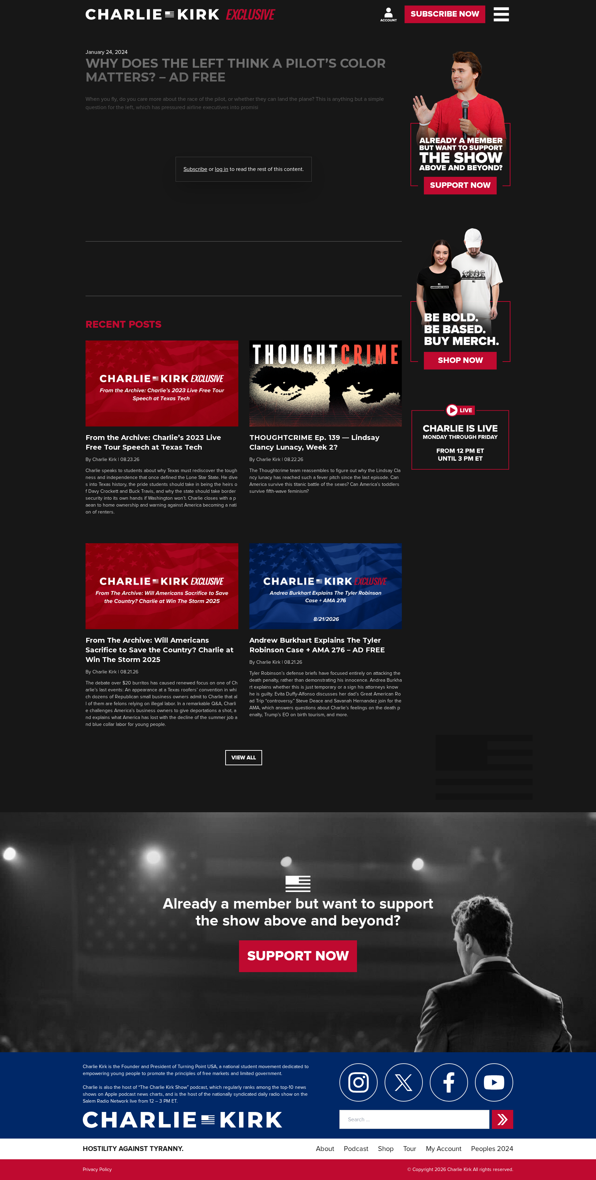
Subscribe (195, 169)
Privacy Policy (97, 1169)
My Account (443, 1148)
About (325, 1148)
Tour (409, 1148)
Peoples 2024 (492, 1148)
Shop (386, 1148)
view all (243, 757)
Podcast (356, 1148)
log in (221, 169)
